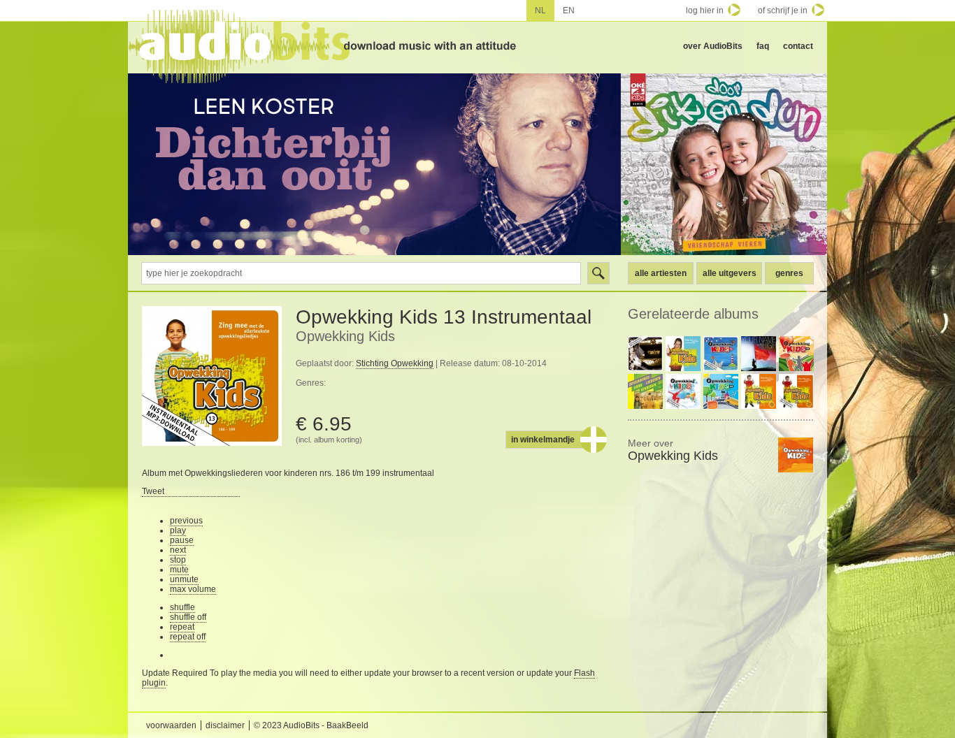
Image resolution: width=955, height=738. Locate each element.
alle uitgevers (729, 273)
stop (178, 560)
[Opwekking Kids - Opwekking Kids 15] (683, 353)
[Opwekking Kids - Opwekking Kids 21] (796, 353)
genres (789, 273)
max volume (193, 589)
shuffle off (188, 617)
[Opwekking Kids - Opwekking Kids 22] (720, 391)
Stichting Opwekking (394, 363)
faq (762, 46)
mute (179, 569)
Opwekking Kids (345, 336)
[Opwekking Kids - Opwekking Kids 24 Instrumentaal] (683, 391)
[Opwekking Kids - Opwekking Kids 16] (758, 391)
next (178, 550)
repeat (182, 627)
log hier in (705, 10)
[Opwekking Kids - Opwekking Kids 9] (645, 391)
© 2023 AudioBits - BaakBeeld (311, 725)
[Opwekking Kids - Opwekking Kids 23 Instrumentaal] (720, 353)
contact (798, 46)
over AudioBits (712, 46)
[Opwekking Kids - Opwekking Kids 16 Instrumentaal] (796, 391)
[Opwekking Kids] (795, 454)
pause (182, 540)
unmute (184, 579)
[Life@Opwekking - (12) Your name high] (758, 353)
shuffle (182, 607)
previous (186, 521)
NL (540, 10)
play (178, 530)
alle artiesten (661, 273)
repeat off (188, 637)
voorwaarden (171, 725)
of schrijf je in (782, 10)
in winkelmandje (543, 439)
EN (569, 10)
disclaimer (225, 725)
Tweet (153, 491)
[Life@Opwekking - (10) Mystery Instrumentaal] (645, 353)
